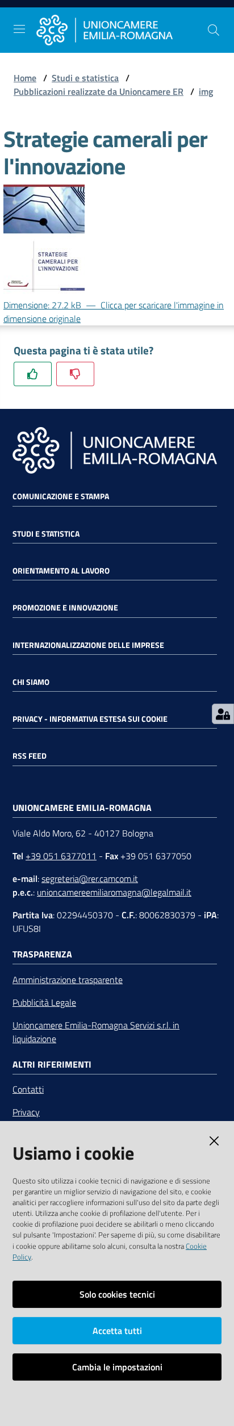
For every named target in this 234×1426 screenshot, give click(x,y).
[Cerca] (213, 30)
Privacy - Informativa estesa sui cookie (90, 719)
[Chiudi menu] (193, 23)
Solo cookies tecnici (117, 1294)
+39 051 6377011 (61, 856)
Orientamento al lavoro (61, 570)
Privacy (26, 1112)
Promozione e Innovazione (65, 607)
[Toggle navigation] (19, 29)
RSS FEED (29, 755)
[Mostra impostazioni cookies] (223, 714)
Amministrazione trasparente (67, 979)
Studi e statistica (85, 78)
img (206, 91)
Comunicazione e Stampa (60, 496)
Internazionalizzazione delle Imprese (88, 645)
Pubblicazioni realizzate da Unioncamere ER (98, 91)
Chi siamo (30, 682)
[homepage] (121, 30)
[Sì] (33, 374)
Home (25, 78)
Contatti (28, 1089)
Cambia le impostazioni (117, 1367)
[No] (75, 374)
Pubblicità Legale (44, 1002)
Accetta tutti (117, 1330)
